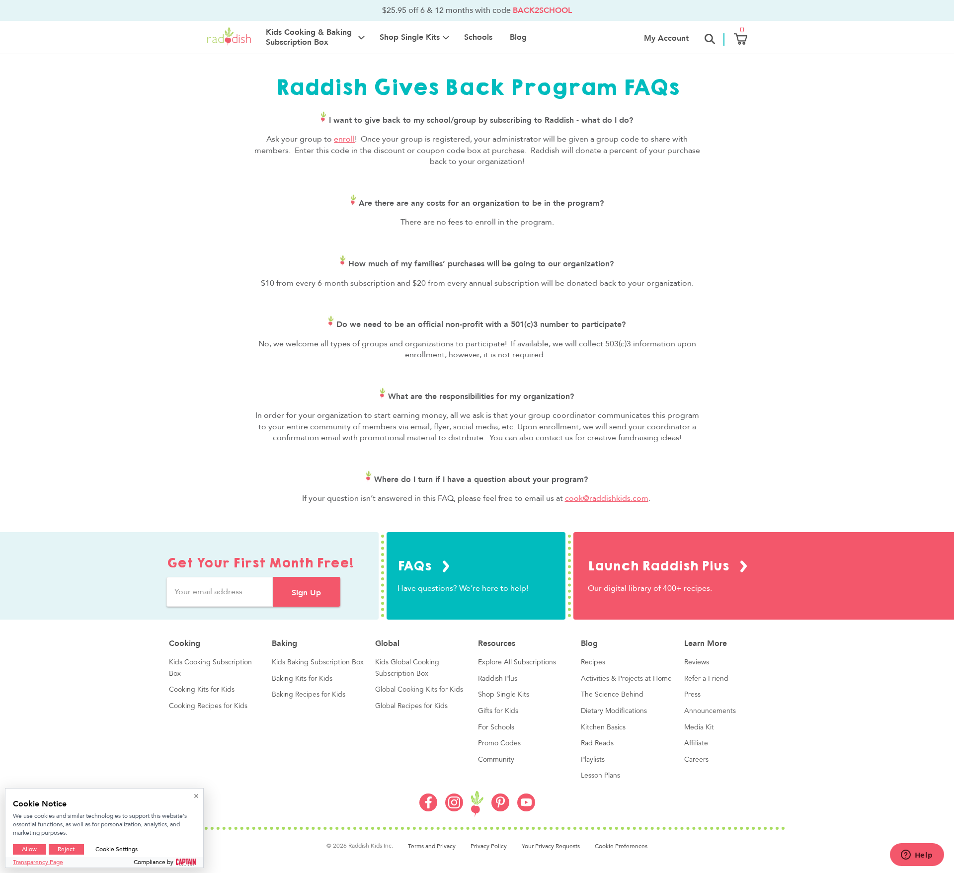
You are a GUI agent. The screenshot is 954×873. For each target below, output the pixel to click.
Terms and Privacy (432, 846)
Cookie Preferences (621, 846)
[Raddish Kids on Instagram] (454, 808)
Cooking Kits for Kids (202, 689)
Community (496, 759)
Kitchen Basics (603, 727)
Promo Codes (499, 743)
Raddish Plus (497, 678)
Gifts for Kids (498, 711)
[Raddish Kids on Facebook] (428, 808)
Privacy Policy (489, 846)
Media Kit (699, 727)
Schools (478, 37)
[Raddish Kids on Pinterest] (500, 808)
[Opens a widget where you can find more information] (916, 855)
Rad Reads (597, 743)
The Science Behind (612, 694)
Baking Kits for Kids (302, 678)
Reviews (696, 662)
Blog (518, 37)
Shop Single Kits (503, 694)
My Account (666, 38)
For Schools (496, 727)
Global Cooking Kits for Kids (419, 689)
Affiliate (696, 743)
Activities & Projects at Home (626, 678)
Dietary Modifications (614, 711)
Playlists (593, 759)
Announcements (710, 711)
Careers (696, 759)
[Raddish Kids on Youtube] (526, 808)
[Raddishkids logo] (477, 804)
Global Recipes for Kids (411, 706)
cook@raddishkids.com (606, 498)
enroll (344, 139)
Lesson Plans (600, 775)
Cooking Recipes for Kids (208, 706)
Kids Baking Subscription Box (318, 662)
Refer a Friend (706, 678)
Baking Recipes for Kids (308, 694)
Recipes (593, 662)
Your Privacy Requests (551, 846)
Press (692, 694)
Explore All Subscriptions (517, 662)
